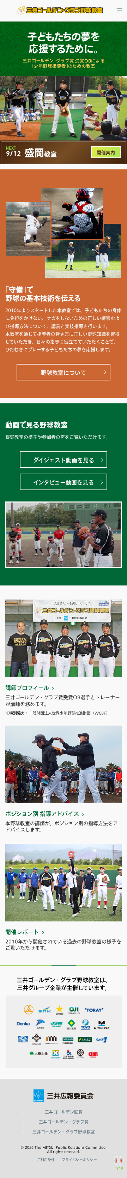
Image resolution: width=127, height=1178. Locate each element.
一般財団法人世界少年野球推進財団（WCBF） (69, 713)
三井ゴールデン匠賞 (64, 1112)
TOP (119, 1168)
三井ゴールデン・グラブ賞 (64, 1122)
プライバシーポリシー (79, 1160)
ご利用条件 (46, 1160)
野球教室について (63, 372)
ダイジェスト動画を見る (63, 460)
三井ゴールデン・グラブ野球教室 (63, 1132)
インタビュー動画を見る (63, 482)
